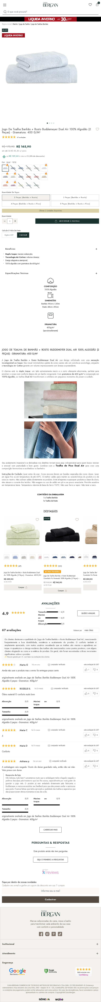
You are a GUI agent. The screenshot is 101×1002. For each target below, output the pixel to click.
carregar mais (50, 829)
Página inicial (6, 24)
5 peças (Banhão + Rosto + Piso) (75, 204)
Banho (15, 24)
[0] (97, 4)
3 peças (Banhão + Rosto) (75, 197)
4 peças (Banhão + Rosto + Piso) (26, 204)
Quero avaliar (88, 613)
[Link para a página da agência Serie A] (44, 999)
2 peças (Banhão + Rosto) (26, 197)
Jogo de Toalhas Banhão (39, 24)
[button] (47, 123)
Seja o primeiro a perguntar (50, 859)
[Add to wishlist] (97, 129)
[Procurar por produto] (5, 11)
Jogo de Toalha (24, 24)
